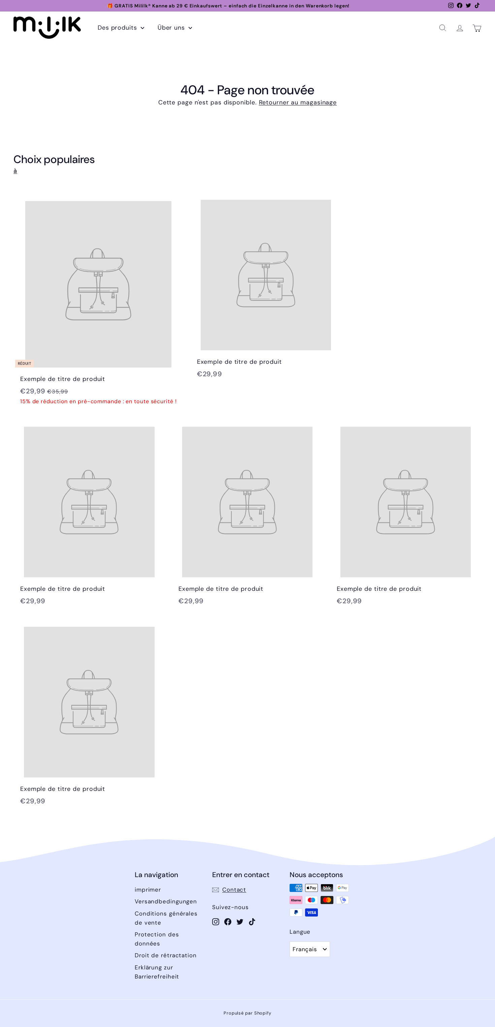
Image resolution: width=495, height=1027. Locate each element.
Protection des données (157, 939)
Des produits (118, 28)
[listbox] (310, 949)
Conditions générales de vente (166, 918)
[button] (442, 28)
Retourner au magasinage (298, 102)
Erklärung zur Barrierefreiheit (157, 972)
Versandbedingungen (166, 901)
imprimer (148, 889)
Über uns (172, 28)
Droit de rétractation (166, 955)
